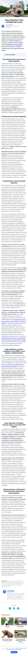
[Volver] (2, 2)
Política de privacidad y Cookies (15, 649)
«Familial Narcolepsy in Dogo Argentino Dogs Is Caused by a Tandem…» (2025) (13, 321)
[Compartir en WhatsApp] (9, 608)
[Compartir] (25, 2)
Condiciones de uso (20, 648)
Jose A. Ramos (10, 24)
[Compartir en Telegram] (14, 608)
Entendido (14, 652)
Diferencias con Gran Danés (14, 44)
